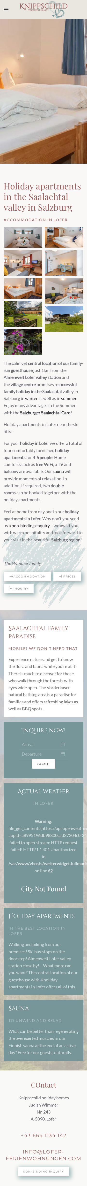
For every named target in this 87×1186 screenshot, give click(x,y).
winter (31, 398)
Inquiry (21, 588)
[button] (6, 9)
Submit (43, 763)
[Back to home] (43, 9)
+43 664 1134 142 (43, 1135)
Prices (69, 576)
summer (68, 398)
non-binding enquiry (30, 525)
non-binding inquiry (43, 1171)
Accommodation (30, 576)
